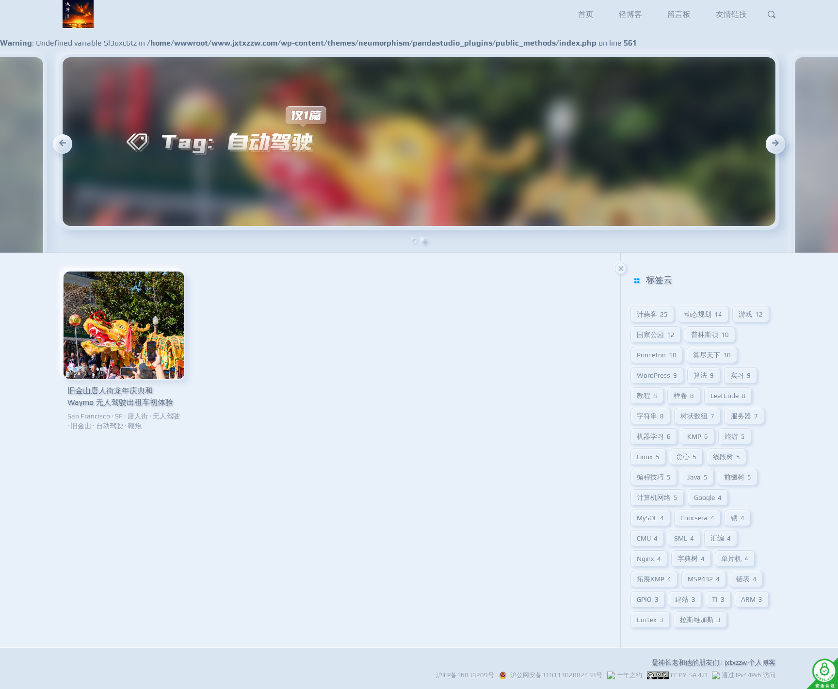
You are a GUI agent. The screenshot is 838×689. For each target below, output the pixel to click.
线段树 (726, 457)
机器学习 (654, 436)
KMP (697, 436)
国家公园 (656, 334)
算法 (703, 375)
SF (119, 416)
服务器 (744, 416)
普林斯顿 (710, 334)
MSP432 (704, 579)
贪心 (686, 457)
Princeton (657, 355)
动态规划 (703, 314)
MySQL (650, 518)
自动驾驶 (109, 426)
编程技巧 (654, 477)
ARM (751, 599)
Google (708, 497)
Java (697, 477)
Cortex (650, 620)
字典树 (691, 558)
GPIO (648, 599)
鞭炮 (135, 426)
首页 (586, 14)
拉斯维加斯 (700, 620)
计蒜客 (652, 314)
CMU (647, 538)
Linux (648, 457)
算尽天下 (712, 355)
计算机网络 (657, 497)
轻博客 (630, 14)
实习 (740, 375)
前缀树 (737, 477)
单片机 (734, 558)
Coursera (697, 518)
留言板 (679, 14)
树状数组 (697, 416)
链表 (746, 579)
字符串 (650, 416)
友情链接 (731, 14)
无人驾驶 (166, 416)
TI (718, 599)
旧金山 (81, 426)
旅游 (735, 436)
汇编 (720, 538)
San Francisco (88, 416)
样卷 (684, 396)
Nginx (649, 558)
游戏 (751, 314)
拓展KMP (654, 579)
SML (684, 538)
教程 (647, 396)
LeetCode (727, 396)
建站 (685, 599)
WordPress (657, 375)
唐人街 (138, 416)
